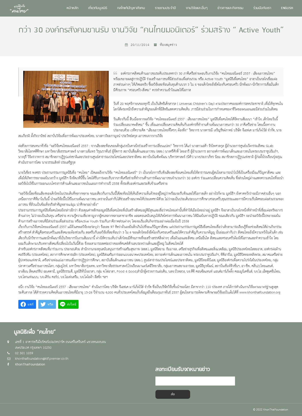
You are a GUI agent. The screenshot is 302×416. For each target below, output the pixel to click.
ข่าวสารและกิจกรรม (230, 8)
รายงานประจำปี (165, 8)
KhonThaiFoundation (30, 364)
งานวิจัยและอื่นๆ (197, 8)
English (287, 8)
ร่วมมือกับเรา (262, 8)
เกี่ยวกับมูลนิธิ (97, 8)
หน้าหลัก (72, 8)
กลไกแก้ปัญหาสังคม (131, 8)
